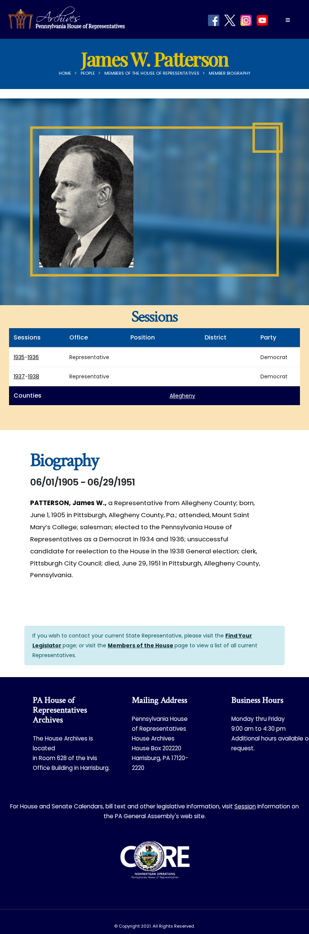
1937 (19, 376)
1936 (33, 357)
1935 (19, 357)
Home (65, 73)
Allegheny (182, 395)
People (88, 73)
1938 (33, 376)
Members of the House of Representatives (151, 73)
